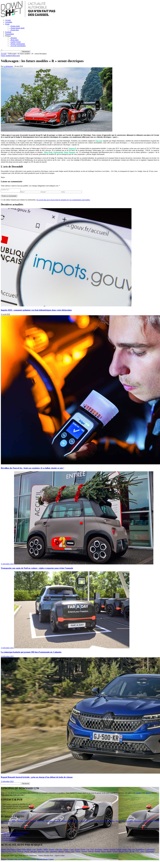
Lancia (3, 851)
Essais (7, 24)
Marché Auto (120, 821)
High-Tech (41, 821)
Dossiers (33, 821)
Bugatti (51, 849)
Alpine (18, 849)
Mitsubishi (53, 851)
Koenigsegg (140, 849)
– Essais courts (15, 26)
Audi (34, 849)
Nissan (67, 851)
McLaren (33, 851)
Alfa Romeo (11, 849)
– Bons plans (14, 40)
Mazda (26, 851)
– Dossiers (13, 38)
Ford (92, 849)
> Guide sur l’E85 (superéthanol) (12, 834)
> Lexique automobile (8, 840)
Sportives (76, 821)
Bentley (39, 849)
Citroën (65, 849)
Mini (47, 851)
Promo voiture (148, 821)
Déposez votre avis (13, 859)
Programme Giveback (28, 859)
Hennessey (98, 849)
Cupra (72, 849)
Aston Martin (26, 849)
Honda (106, 849)
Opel (72, 851)
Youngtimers (9, 34)
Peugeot (84, 851)
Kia (133, 849)
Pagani (78, 851)
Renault (97, 851)
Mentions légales (42, 859)
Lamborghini (150, 849)
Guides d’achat (67, 821)
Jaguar (124, 849)
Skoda (109, 851)
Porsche (91, 851)
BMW (46, 849)
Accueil (8, 20)
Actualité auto (5, 821)
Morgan (61, 851)
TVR (137, 851)
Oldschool (129, 821)
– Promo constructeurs (17, 44)
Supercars (84, 821)
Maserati (20, 851)
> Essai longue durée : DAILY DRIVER (15, 832)
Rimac (103, 851)
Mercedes (41, 851)
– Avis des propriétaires (18, 46)
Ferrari (83, 849)
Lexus (9, 851)
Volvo (142, 851)
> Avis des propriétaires (9, 838)
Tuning (91, 821)
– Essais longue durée (17, 28)
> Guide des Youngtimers (9, 836)
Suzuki (121, 851)
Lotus (14, 851)
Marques (20, 821)
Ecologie (8, 32)
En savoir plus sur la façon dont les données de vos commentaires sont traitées (63, 200)
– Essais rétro (14, 30)
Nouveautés (110, 821)
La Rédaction (8, 66)
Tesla (126, 851)
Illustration (138, 821)
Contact (51, 859)
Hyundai (112, 849)
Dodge (77, 849)
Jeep (129, 849)
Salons (26, 821)
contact (22, 812)
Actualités (8, 22)
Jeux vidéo (49, 821)
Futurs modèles (6, 56)
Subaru (115, 851)
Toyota (131, 851)
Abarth (3, 849)
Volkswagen (15, 56)
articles (138, 793)
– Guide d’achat (15, 42)
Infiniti (119, 849)
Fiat (88, 849)
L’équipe (4, 859)
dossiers (148, 793)
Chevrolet (58, 849)
